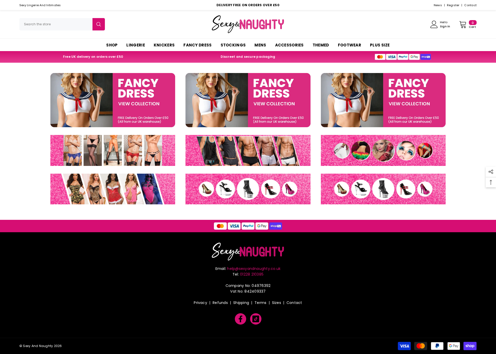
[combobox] (55, 24)
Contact (470, 5)
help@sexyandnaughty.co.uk (254, 268)
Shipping (241, 302)
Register (453, 5)
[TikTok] (255, 319)
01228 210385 (252, 274)
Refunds (220, 302)
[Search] (62, 24)
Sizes (276, 302)
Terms (260, 302)
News (438, 5)
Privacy (200, 302)
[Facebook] (240, 319)
